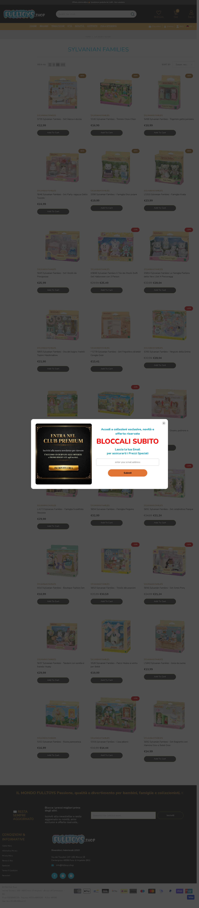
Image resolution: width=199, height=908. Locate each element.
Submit (128, 473)
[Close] (164, 423)
